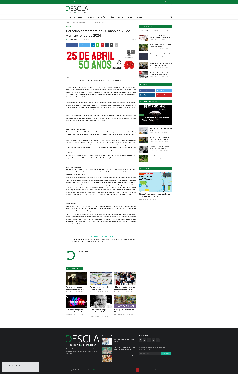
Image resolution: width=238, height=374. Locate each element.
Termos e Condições (153, 370)
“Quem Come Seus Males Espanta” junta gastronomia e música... (125, 357)
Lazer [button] (130, 17)
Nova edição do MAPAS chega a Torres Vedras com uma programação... (124, 348)
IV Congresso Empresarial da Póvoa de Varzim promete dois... (161, 64)
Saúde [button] (111, 17)
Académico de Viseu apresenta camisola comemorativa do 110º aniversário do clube (85, 240)
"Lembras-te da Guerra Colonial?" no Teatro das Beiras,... (160, 55)
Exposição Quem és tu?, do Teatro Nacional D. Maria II (118, 240)
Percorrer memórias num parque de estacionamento (75, 288)
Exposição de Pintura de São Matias (124, 311)
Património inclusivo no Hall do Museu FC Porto (100, 288)
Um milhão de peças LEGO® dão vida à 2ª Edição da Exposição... (160, 138)
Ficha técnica (96, 2)
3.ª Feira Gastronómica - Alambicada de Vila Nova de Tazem (160, 36)
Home (69, 17)
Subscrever (165, 354)
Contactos (69, 2)
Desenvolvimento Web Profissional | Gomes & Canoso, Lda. (161, 129)
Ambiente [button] (140, 17)
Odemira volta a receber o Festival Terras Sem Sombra (160, 45)
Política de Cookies (165, 370)
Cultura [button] (121, 17)
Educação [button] (102, 17)
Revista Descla (73, 39)
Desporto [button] (90, 17)
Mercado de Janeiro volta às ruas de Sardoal (124, 340)
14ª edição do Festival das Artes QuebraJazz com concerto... (159, 147)
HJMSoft (93, 370)
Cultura (72, 22)
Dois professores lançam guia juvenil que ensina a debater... (159, 73)
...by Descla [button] (78, 17)
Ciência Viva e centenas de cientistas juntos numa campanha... (154, 195)
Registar (167, 2)
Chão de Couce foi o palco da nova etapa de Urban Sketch (124, 288)
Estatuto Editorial (86, 2)
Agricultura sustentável (157, 156)
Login (161, 2)
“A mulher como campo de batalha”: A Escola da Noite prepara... (99, 312)
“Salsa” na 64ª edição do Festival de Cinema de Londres (76, 311)
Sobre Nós (77, 2)
